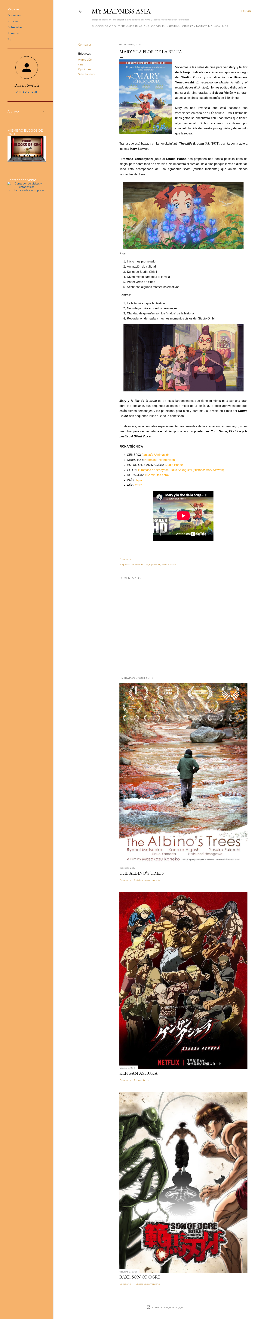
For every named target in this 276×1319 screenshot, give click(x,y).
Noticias (13, 21)
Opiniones (84, 69)
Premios (13, 33)
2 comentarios (141, 1080)
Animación (85, 59)
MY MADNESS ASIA (121, 11)
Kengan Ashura (138, 1073)
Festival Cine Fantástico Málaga (194, 26)
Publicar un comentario (147, 880)
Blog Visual (156, 26)
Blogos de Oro (104, 26)
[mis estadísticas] (27, 187)
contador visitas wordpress (26, 190)
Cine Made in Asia (131, 26)
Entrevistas (15, 27)
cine (81, 64)
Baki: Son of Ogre (140, 1277)
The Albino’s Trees (141, 873)
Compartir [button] (84, 44)
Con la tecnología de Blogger (167, 1307)
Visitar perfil (27, 92)
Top (10, 39)
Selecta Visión (87, 74)
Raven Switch (26, 85)
